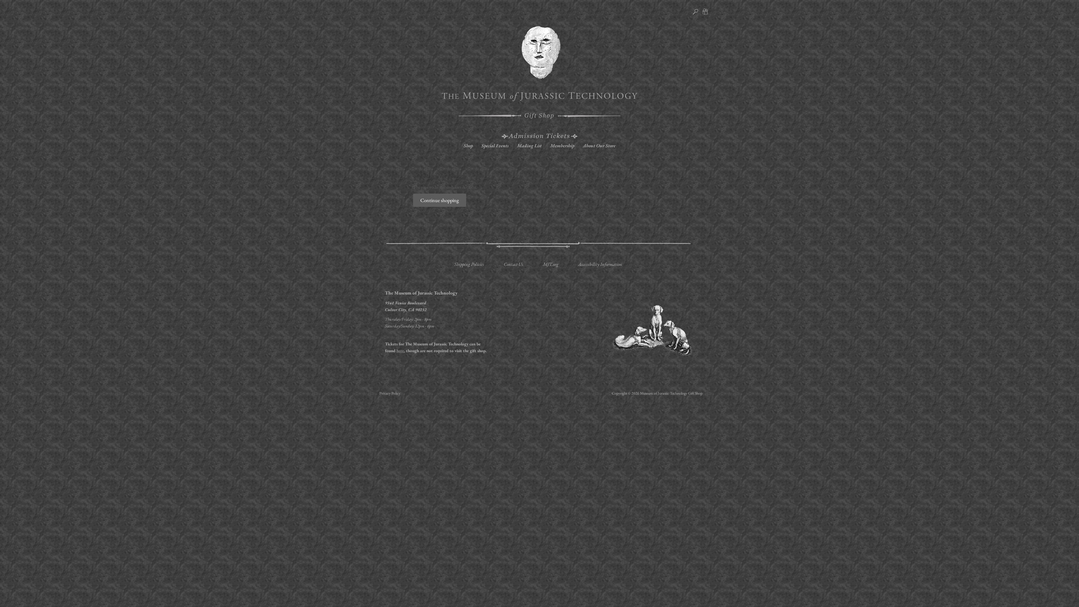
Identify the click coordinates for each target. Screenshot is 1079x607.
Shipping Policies (469, 264)
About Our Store (599, 145)
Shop (468, 145)
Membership (562, 145)
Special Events (495, 145)
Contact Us (513, 264)
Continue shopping (439, 200)
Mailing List (529, 145)
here (400, 350)
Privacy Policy (389, 393)
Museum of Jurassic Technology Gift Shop (671, 393)
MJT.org (550, 264)
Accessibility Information (600, 264)
